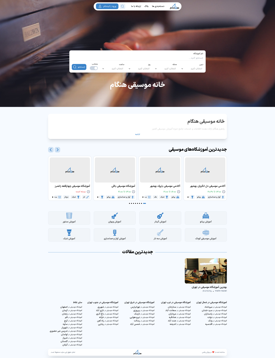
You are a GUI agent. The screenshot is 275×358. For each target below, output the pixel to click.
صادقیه (180, 317)
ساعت (121, 64)
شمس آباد (142, 324)
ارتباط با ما (136, 6)
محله (175, 64)
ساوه (72, 324)
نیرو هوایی (142, 317)
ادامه (137, 134)
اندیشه (180, 324)
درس (201, 64)
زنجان (72, 314)
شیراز (72, 338)
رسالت (144, 321)
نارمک (144, 314)
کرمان (72, 310)
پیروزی (143, 310)
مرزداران (180, 314)
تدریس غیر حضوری (66, 331)
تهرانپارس (142, 307)
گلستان (71, 341)
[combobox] (191, 69)
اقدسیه (216, 324)
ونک (217, 321)
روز (149, 64)
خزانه (108, 317)
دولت (217, 317)
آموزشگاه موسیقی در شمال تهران (211, 302)
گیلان (72, 345)
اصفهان (71, 307)
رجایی (108, 324)
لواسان (71, 334)
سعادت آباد (178, 310)
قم (73, 317)
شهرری (108, 307)
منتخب (95, 64)
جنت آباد (179, 321)
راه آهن (107, 321)
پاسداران (215, 314)
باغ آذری (107, 314)
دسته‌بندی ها (158, 6)
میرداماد (216, 307)
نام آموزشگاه (198, 53)
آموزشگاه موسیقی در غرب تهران (176, 302)
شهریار (71, 327)
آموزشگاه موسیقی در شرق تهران (139, 302)
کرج (73, 321)
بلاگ (146, 6)
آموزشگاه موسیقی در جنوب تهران (102, 302)
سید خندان (214, 310)
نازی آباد (107, 310)
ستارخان (179, 307)
